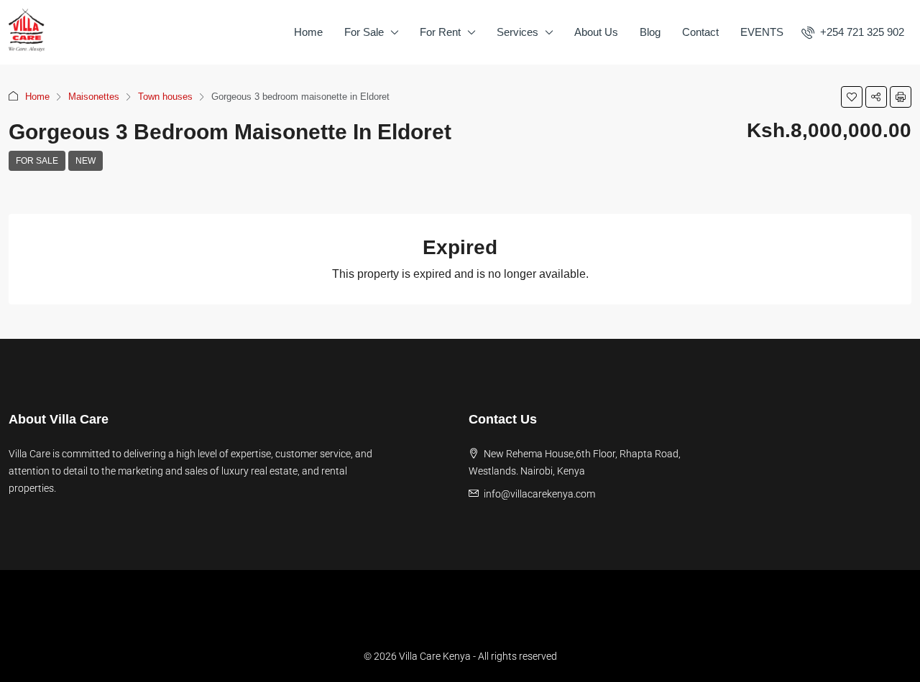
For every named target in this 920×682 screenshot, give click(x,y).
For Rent (440, 32)
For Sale (364, 32)
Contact (700, 32)
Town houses (165, 96)
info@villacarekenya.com (539, 494)
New (85, 161)
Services (517, 32)
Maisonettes (93, 96)
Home (308, 32)
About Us (596, 32)
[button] (851, 97)
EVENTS (761, 32)
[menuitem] (852, 32)
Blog (650, 32)
